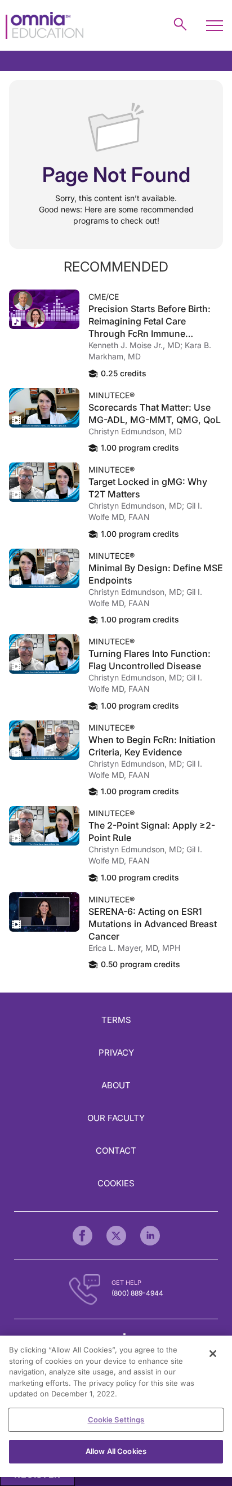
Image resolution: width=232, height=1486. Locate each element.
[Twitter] (116, 1235)
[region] (116, 1406)
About (116, 1085)
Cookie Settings (116, 1419)
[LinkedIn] (150, 1235)
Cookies (116, 1183)
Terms (116, 1020)
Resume (44, 309)
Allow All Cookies (116, 1451)
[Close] (212, 1353)
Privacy (116, 1052)
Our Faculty (116, 1118)
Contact (116, 1150)
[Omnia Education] (44, 25)
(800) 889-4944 (137, 1293)
